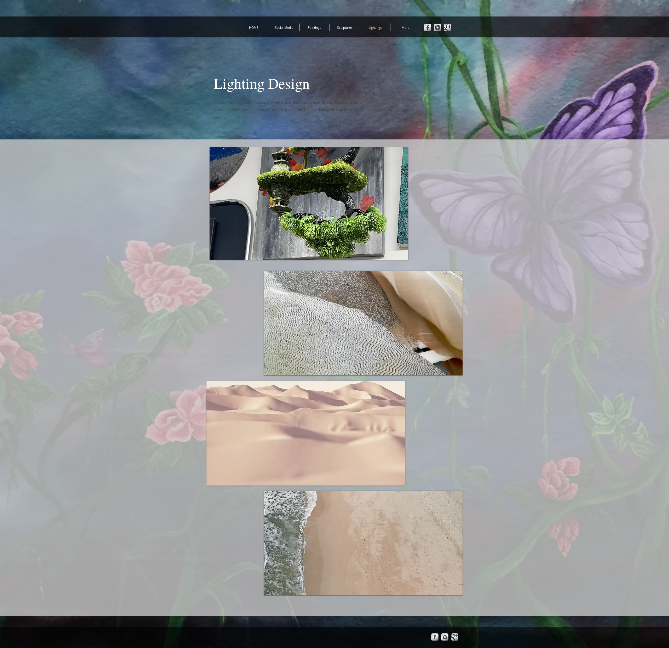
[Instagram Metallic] (437, 27)
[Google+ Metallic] (447, 27)
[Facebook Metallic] (427, 27)
